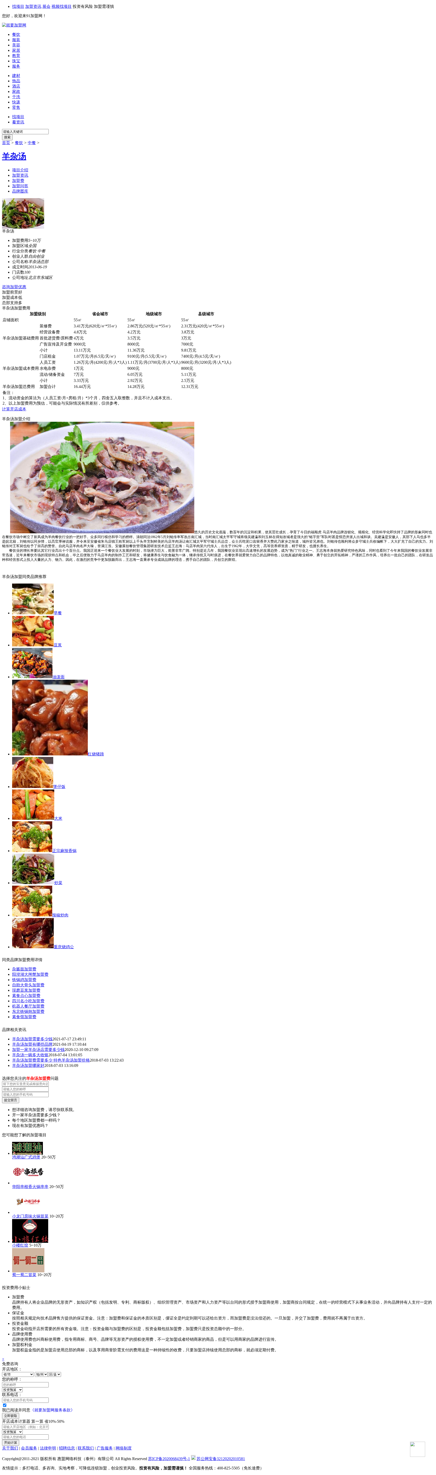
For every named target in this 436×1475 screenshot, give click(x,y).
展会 (46, 6)
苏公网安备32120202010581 (221, 1459)
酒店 (16, 86)
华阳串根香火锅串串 (30, 1186)
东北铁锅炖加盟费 (28, 1011)
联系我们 (86, 1448)
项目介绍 (20, 170)
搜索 (7, 137)
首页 (6, 143)
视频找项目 (61, 6)
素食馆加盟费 (24, 1017)
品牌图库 (20, 191)
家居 (16, 50)
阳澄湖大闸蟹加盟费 (30, 974)
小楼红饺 (20, 1245)
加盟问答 (20, 186)
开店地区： (12, 1369)
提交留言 (10, 1100)
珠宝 (16, 61)
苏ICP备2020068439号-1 (169, 1459)
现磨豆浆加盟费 (26, 990)
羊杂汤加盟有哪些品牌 (32, 1044)
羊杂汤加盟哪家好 (28, 1065)
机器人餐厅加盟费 (28, 1006)
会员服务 (29, 1448)
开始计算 (10, 1442)
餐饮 (16, 34)
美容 (16, 45)
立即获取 (10, 1416)
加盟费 (18, 180)
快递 (16, 102)
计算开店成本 (14, 409)
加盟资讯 (33, 6)
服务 (16, 66)
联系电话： (12, 1394)
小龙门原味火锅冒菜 (30, 1216)
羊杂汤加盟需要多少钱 (32, 1039)
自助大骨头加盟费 (28, 985)
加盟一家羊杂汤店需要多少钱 (38, 1049)
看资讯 (18, 122)
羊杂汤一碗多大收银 (30, 1055)
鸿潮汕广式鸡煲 (26, 1157)
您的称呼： (12, 1379)
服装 (16, 40)
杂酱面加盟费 (24, 969)
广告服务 (105, 1448)
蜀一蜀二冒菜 (24, 1275)
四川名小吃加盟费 (28, 1001)
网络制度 (124, 1448)
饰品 (16, 81)
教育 (16, 56)
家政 (16, 91)
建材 (16, 75)
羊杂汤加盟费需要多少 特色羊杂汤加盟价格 (51, 1060)
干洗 (16, 97)
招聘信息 (67, 1448)
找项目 (18, 6)
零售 (16, 107)
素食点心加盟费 (26, 995)
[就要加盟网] (14, 25)
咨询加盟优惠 (14, 287)
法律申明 (48, 1448)
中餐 (32, 143)
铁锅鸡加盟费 (24, 980)
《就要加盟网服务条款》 (52, 1410)
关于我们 (10, 1448)
